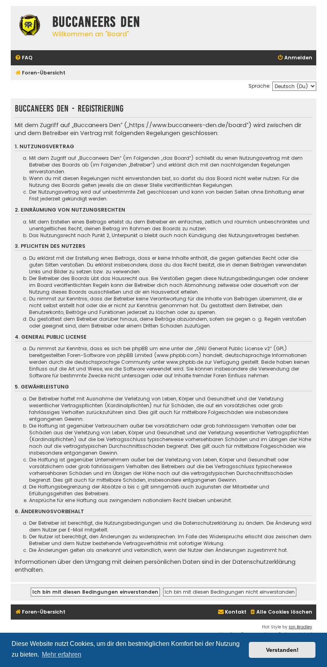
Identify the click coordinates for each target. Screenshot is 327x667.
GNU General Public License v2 (233, 348)
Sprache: (259, 85)
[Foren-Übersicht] (29, 26)
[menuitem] (23, 58)
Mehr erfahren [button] (61, 654)
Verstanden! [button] (282, 650)
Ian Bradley (300, 627)
